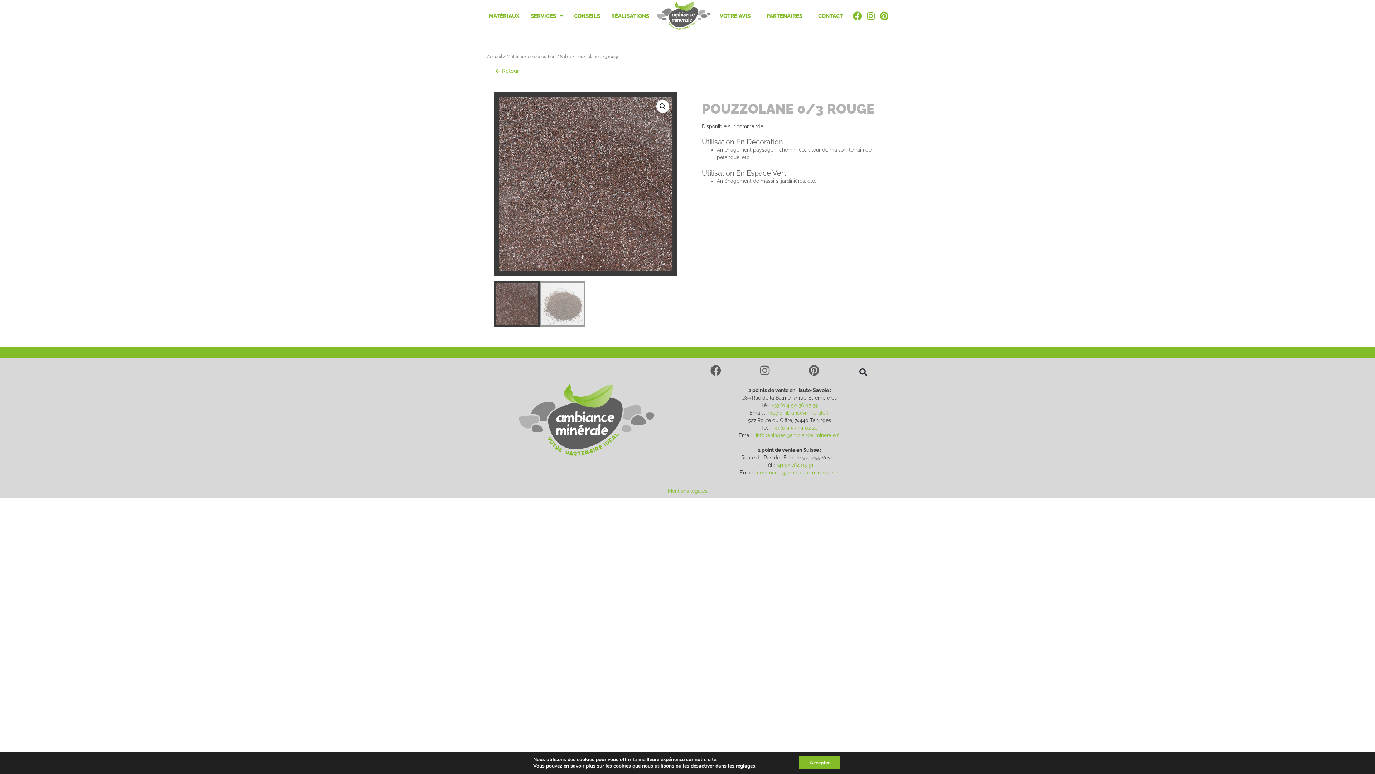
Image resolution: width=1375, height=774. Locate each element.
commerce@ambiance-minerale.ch (798, 473)
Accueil (494, 56)
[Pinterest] (814, 370)
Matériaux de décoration (531, 56)
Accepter (820, 762)
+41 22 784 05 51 (795, 465)
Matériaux (504, 16)
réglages (745, 766)
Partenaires (784, 16)
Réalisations (630, 16)
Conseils (587, 16)
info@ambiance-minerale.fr (798, 413)
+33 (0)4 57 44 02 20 (795, 428)
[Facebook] (715, 370)
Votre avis (735, 16)
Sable (565, 56)
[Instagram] (764, 370)
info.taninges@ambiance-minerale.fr (798, 435)
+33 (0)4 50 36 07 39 (795, 405)
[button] (507, 71)
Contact (830, 16)
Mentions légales (688, 491)
